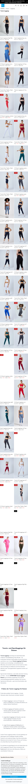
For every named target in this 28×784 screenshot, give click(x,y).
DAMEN (2, 8)
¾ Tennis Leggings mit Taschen (11, 709)
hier (11, 773)
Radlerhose (3, 749)
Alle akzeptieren (14, 776)
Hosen (7, 8)
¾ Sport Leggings (8, 701)
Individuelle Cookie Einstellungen (14, 781)
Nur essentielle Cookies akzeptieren (14, 779)
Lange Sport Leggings (9, 717)
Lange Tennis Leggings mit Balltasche (13, 725)
